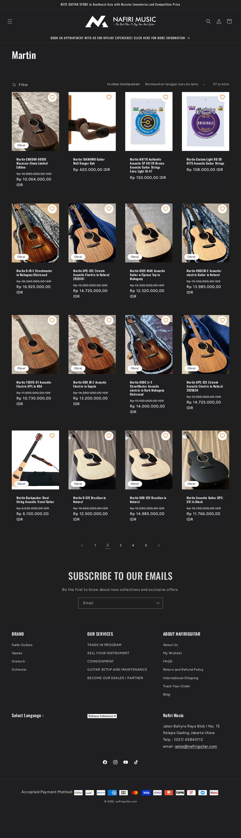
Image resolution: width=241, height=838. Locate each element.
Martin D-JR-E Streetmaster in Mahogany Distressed (34, 273)
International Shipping (180, 678)
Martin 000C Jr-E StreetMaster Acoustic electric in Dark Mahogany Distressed (147, 388)
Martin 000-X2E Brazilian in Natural (148, 500)
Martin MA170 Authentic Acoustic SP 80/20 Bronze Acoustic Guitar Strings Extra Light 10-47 (147, 165)
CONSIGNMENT (100, 661)
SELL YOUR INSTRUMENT (108, 653)
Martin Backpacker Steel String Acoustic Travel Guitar (35, 500)
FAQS (168, 661)
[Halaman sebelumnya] (82, 545)
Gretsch (18, 661)
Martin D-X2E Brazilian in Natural (89, 500)
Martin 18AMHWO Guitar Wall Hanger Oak (89, 161)
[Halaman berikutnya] (158, 545)
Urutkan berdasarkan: (124, 84)
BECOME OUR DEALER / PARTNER (115, 678)
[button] (10, 21)
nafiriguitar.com (126, 801)
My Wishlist (172, 653)
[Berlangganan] (157, 603)
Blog (166, 694)
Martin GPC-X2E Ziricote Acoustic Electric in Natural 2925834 (205, 386)
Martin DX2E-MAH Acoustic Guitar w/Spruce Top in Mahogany (147, 275)
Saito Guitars (22, 645)
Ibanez (17, 653)
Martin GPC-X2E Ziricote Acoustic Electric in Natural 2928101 (91, 275)
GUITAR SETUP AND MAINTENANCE (117, 670)
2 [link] (108, 545)
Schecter (19, 670)
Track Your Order (176, 686)
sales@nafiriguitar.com (196, 746)
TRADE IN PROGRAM (104, 645)
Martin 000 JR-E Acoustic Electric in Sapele (89, 384)
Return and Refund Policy (183, 670)
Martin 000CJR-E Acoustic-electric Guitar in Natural (204, 273)
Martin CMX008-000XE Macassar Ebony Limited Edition (32, 163)
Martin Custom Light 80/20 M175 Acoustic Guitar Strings (205, 161)
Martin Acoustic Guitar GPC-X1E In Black (205, 500)
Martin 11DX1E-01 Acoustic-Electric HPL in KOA (34, 384)
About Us (170, 645)
